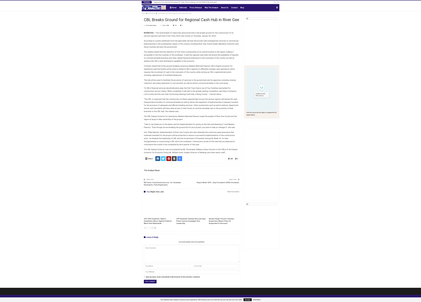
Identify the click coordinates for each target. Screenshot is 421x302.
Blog (242, 8)
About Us (224, 8)
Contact (234, 8)
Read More (257, 299)
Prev (147, 228)
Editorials (183, 8)
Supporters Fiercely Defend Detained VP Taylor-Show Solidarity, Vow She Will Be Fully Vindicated (185, 2)
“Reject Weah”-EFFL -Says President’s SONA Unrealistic (217, 183)
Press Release (196, 8)
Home (174, 8)
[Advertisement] (261, 163)
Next (152, 228)
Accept (247, 300)
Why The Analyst (211, 8)
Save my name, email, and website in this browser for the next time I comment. (173, 277)
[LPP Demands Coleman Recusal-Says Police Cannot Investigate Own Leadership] (191, 206)
